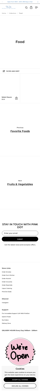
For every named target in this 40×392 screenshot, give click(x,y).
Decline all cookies (20, 386)
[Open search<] (26, 7)
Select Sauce (10, 88)
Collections (12, 13)
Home (4, 13)
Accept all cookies (20, 380)
